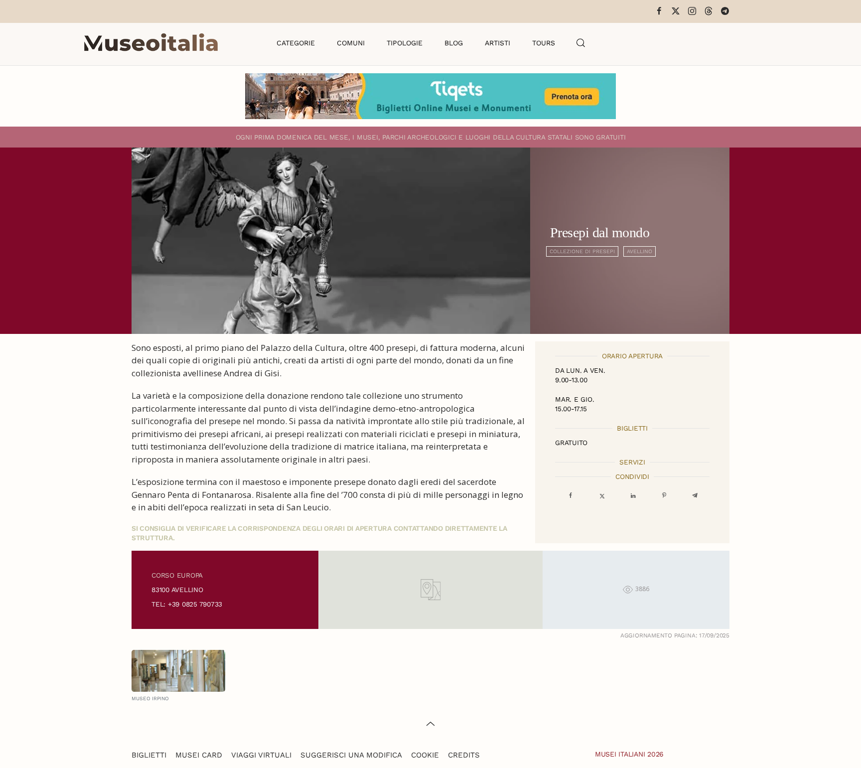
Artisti (497, 43)
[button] (581, 43)
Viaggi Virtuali (261, 755)
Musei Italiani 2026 (629, 754)
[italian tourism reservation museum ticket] (430, 96)
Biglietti (149, 755)
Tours (543, 43)
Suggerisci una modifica (351, 755)
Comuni (351, 43)
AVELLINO (639, 251)
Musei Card (198, 755)
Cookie (425, 755)
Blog (453, 43)
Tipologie (405, 43)
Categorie (296, 43)
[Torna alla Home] (151, 43)
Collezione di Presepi (582, 251)
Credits (464, 755)
